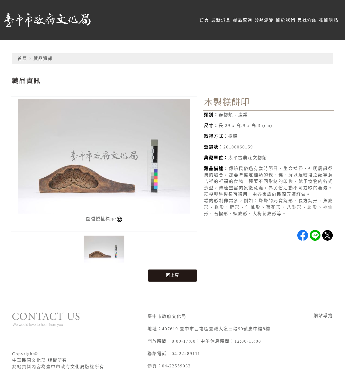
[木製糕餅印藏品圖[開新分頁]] (104, 156)
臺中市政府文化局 (166, 316)
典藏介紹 (307, 20)
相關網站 (329, 20)
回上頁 (172, 275)
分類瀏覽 (264, 20)
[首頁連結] (47, 20)
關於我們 (285, 20)
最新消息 (221, 20)
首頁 (204, 20)
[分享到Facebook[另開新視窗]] (302, 235)
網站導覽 (323, 315)
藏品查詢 (242, 20)
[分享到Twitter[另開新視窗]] (327, 235)
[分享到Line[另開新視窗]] (315, 235)
